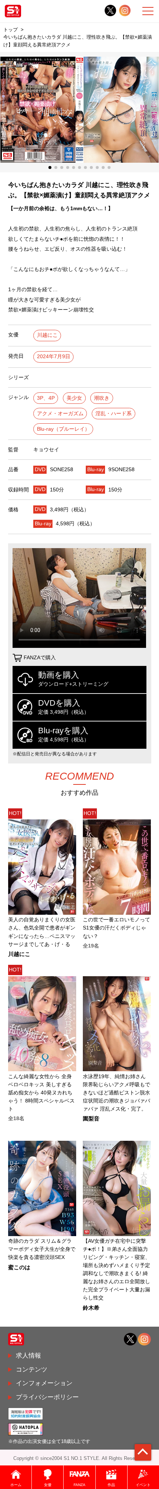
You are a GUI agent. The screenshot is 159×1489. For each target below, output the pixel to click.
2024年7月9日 (53, 356)
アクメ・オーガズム (60, 413)
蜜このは (19, 1267)
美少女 (74, 398)
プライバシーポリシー (47, 1397)
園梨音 (91, 1119)
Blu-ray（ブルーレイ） (63, 429)
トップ (10, 29)
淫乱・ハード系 (113, 413)
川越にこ (47, 335)
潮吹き (101, 398)
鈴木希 (91, 1308)
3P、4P (46, 398)
